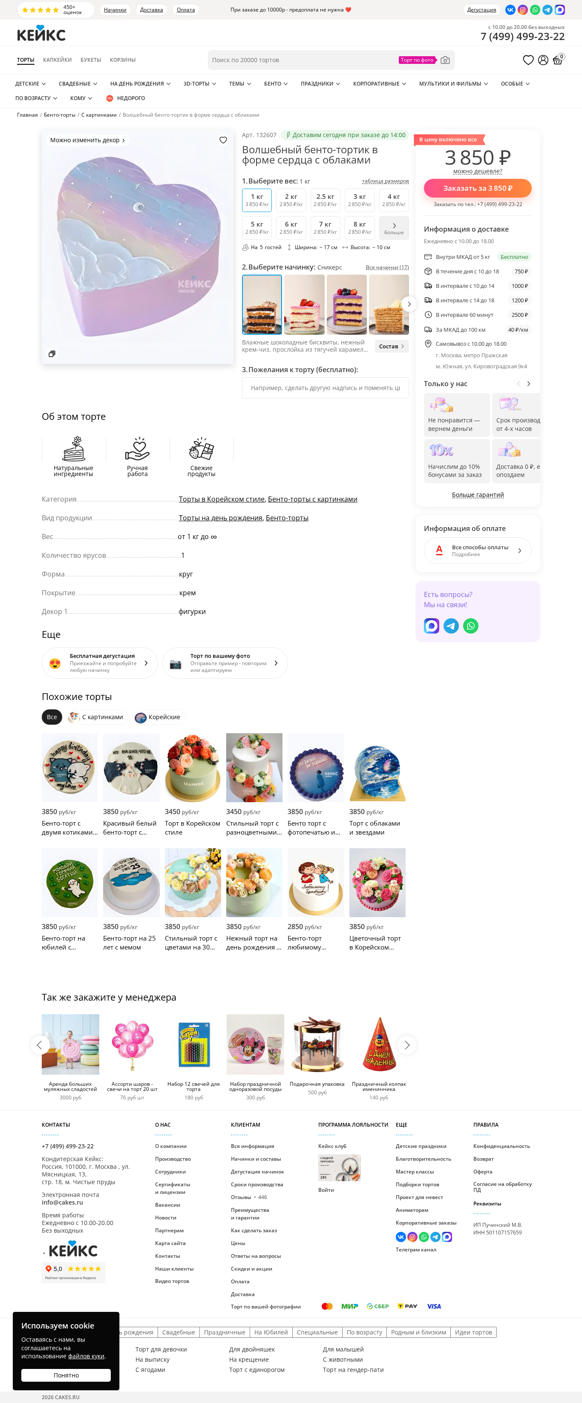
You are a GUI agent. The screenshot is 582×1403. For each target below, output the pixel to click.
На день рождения (137, 83)
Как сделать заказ (254, 1230)
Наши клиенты (174, 1268)
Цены (238, 1243)
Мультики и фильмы (450, 83)
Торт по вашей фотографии (266, 1306)
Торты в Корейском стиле (222, 499)
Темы (237, 83)
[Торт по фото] (425, 60)
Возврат (483, 1158)
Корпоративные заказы (426, 1222)
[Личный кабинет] (543, 60)
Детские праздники (421, 1146)
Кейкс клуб (332, 1160)
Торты (26, 60)
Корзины (123, 60)
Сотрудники (170, 1171)
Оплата (186, 9)
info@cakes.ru (62, 1202)
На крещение (249, 1360)
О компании (171, 1146)
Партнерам (169, 1230)
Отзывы (249, 1197)
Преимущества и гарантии (250, 1213)
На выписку (152, 1360)
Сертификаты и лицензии (172, 1188)
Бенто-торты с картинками (312, 499)
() (523, 36)
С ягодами (150, 1370)
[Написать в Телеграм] (547, 10)
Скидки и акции (251, 1268)
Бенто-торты (287, 517)
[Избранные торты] (528, 60)
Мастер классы (415, 1171)
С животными (343, 1360)
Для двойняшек (252, 1349)
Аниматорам (412, 1210)
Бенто (272, 83)
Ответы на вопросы (256, 1256)
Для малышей (343, 1349)
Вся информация (252, 1146)
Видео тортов (172, 1281)
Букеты (91, 60)
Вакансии (167, 1204)
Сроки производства (257, 1184)
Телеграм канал (416, 1249)
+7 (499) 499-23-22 (499, 204)
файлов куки (86, 1356)
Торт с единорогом (257, 1370)
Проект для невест (419, 1197)
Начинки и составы (256, 1158)
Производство (173, 1158)
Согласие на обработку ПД (502, 1187)
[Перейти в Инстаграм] (523, 10)
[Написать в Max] (560, 10)
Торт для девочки (161, 1349)
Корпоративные (376, 83)
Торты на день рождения (220, 517)
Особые (512, 83)
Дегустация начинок (257, 1171)
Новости (165, 1217)
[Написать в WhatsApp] (535, 10)
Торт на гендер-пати (353, 1370)
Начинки (115, 9)
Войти (326, 1190)
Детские (27, 83)
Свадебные (75, 83)
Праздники (317, 83)
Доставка (151, 9)
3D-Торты (197, 83)
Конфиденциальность (501, 1146)
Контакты (167, 1256)
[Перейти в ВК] (510, 10)
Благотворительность (423, 1158)
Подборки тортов (417, 1184)
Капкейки (57, 60)
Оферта (483, 1171)
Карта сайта (170, 1243)
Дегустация (481, 9)
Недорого (131, 98)
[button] (409, 304)
